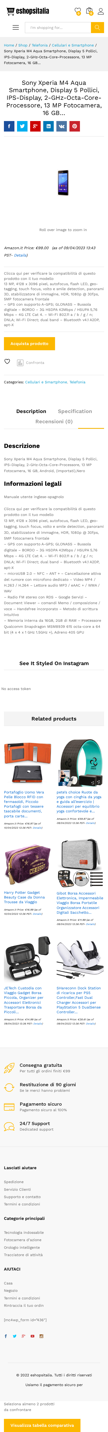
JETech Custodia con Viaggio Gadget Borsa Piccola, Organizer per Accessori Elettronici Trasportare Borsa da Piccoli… (24, 1000)
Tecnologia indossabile (24, 1232)
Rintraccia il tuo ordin (24, 1305)
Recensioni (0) (54, 421)
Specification (75, 411)
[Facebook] (5, 1336)
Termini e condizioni (22, 1204)
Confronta (35, 362)
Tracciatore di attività (23, 1255)
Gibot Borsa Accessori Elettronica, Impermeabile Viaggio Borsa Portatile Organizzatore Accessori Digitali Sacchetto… (80, 902)
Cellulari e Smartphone (46, 382)
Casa (8, 1283)
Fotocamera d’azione (22, 1240)
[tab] (31, 414)
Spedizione (14, 1182)
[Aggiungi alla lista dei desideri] (8, 361)
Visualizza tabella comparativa (42, 1425)
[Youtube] (32, 1336)
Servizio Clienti (17, 1189)
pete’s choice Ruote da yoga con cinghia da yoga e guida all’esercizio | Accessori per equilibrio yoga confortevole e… (79, 801)
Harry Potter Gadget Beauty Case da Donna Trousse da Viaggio (24, 897)
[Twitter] (14, 1336)
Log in (101, 14)
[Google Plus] (23, 1336)
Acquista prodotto (29, 343)
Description (31, 411)
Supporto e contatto (22, 1197)
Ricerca (97, 27)
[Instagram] (41, 1336)
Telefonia (77, 382)
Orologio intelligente (22, 1247)
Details (20, 255)
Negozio (11, 1290)
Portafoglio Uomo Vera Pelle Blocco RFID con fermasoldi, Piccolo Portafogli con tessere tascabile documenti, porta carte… (24, 804)
